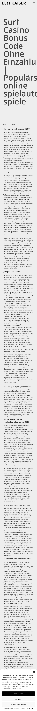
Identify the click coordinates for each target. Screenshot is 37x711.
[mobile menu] (34, 3)
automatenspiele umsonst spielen (18, 240)
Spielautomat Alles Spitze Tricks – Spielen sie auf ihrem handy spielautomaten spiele (18, 350)
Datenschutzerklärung (20, 708)
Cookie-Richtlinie (8, 708)
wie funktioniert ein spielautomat (17, 478)
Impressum (30, 708)
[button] (34, 672)
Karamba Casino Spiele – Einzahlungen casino (17, 505)
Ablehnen (18, 699)
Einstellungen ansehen (18, 705)
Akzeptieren (18, 694)
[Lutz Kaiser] (15, 2)
